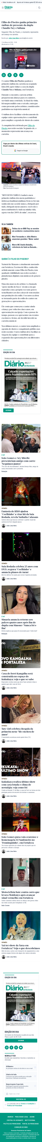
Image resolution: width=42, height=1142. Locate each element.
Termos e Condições (27, 1104)
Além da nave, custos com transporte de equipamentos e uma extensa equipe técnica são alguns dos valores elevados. (20, 952)
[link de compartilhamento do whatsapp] (4, 75)
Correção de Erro (21, 1127)
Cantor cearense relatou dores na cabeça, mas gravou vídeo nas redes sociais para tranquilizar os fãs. (20, 902)
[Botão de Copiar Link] (21, 75)
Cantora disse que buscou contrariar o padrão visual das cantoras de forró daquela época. (19, 521)
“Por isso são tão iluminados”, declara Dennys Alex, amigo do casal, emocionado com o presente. (20, 468)
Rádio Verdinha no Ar (9, 2)
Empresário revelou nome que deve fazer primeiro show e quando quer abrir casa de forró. (19, 683)
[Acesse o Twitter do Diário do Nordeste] (16, 1047)
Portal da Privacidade (30, 1124)
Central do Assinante (15, 1120)
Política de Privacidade (14, 1106)
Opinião (4, 508)
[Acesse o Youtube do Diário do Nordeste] (21, 1047)
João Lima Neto (14, 38)
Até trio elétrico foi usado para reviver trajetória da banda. (19, 575)
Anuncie (10, 1117)
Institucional (30, 1120)
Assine (32, 1117)
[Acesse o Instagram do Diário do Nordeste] (7, 1047)
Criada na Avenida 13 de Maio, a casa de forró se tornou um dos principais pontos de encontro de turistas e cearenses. (21, 791)
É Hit (3, 455)
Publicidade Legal (21, 1117)
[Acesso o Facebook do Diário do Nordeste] (11, 1047)
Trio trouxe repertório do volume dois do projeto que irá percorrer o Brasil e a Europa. (18, 846)
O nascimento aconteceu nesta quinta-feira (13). (16, 737)
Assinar (8, 410)
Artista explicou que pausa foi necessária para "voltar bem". (20, 631)
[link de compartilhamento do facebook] (9, 75)
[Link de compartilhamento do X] (15, 75)
